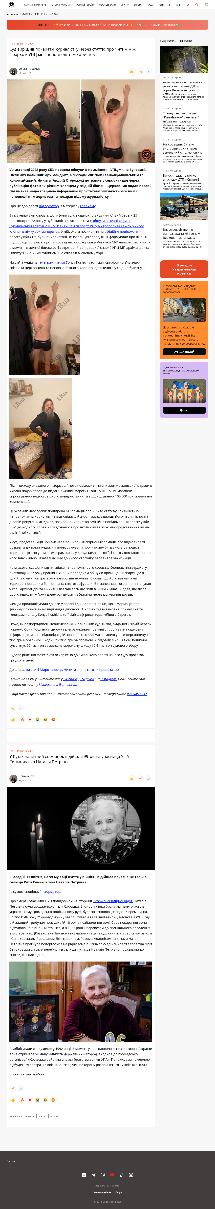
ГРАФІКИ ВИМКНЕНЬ (35, 4)
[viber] (103, 1175)
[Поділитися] (140, 71)
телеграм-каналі (51, 262)
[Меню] (206, 5)
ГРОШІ (149, 4)
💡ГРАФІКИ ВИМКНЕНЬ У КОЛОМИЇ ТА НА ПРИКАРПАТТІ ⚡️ (94, 25)
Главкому (87, 206)
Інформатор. (50, 891)
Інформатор (49, 206)
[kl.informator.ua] (11, 4)
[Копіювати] (148, 71)
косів (54, 1116)
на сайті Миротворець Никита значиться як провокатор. (73, 669)
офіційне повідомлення (123, 231)
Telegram (87, 679)
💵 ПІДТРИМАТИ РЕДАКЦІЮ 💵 (159, 25)
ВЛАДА (137, 4)
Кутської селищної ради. (113, 901)
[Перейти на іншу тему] (187, 5)
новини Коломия (21, 1116)
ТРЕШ (160, 4)
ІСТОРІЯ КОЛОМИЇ (61, 4)
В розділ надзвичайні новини (184, 269)
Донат (184, 410)
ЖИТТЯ (125, 4)
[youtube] (112, 1175)
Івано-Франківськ (102, 1192)
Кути (42, 1116)
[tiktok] (122, 1175)
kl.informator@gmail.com (58, 684)
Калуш (118, 1192)
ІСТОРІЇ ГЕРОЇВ (85, 4)
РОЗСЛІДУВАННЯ (107, 4)
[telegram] (93, 1175)
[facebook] (84, 1175)
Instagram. (108, 679)
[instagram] (131, 1175)
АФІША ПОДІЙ (184, 352)
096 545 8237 (137, 694)
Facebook (70, 679)
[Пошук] (197, 5)
